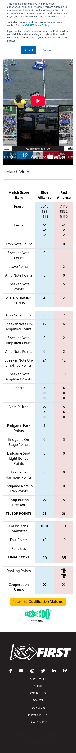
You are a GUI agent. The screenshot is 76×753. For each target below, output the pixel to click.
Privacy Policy (37, 25)
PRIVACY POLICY (38, 715)
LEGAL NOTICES (38, 722)
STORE (38, 707)
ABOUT (38, 686)
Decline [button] (46, 50)
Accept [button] (29, 50)
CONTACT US (38, 693)
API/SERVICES (38, 679)
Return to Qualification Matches (38, 601)
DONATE (38, 700)
